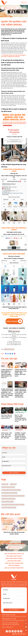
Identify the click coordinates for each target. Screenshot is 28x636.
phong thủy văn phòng (8, 498)
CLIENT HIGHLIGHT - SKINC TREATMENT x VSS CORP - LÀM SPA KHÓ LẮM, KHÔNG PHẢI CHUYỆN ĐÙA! (21, 393)
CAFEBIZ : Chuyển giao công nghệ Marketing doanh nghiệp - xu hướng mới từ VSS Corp (20, 436)
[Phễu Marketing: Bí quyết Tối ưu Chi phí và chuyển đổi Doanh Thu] (14, 524)
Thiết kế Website (14, 565)
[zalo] (26, 619)
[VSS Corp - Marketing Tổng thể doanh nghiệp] (4, 2)
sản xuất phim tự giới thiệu (9, 493)
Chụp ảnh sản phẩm (14, 561)
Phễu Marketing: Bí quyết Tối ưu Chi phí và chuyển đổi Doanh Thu (14, 533)
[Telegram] (12, 353)
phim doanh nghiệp (7, 501)
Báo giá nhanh (11, 8)
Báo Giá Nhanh (14, 473)
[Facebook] (6, 353)
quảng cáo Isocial (9, 349)
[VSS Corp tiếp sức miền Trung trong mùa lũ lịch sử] (7, 410)
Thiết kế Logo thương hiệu (14, 563)
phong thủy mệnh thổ (8, 487)
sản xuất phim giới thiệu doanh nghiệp (13, 504)
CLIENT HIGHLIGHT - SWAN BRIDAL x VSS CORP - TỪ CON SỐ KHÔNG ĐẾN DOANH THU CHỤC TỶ (7, 373)
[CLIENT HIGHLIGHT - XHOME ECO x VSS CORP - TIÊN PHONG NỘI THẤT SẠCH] (21, 365)
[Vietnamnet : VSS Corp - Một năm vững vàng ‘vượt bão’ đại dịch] (7, 428)
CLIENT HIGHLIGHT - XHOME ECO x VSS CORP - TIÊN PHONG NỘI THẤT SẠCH (21, 373)
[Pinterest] (15, 631)
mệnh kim (13, 484)
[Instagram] (14, 353)
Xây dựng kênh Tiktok (14, 556)
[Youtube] (21, 631)
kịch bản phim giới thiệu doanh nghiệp (13, 495)
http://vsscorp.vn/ (16, 330)
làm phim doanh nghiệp (9, 507)
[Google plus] (12, 631)
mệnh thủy (5, 484)
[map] (26, 630)
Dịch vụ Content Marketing (14, 568)
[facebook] (26, 626)
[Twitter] (8, 353)
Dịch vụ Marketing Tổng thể (14, 553)
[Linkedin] (10, 353)
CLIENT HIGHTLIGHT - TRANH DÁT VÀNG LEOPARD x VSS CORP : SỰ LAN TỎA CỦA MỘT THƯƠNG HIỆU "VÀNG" (7, 393)
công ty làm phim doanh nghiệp (11, 490)
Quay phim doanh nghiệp (14, 558)
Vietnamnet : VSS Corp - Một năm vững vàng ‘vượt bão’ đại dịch (6, 435)
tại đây (15, 55)
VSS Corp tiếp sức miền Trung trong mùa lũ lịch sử (6, 416)
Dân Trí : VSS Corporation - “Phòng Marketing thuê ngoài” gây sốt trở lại (20, 418)
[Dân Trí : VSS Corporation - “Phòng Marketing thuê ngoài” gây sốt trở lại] (21, 410)
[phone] (26, 623)
